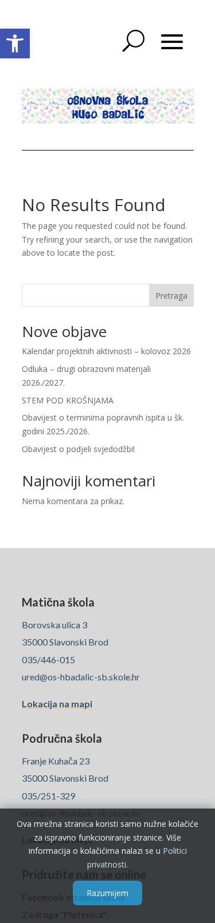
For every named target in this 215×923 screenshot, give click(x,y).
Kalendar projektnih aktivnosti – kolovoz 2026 (106, 351)
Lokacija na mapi (57, 703)
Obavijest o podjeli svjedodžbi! (78, 448)
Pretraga (171, 295)
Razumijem (107, 893)
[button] (15, 43)
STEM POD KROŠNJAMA (68, 400)
